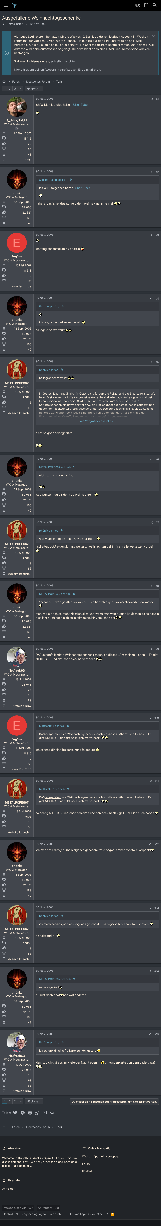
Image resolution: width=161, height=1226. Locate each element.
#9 (157, 649)
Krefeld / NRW (22, 705)
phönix (17, 193)
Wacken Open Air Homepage (101, 1156)
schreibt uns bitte (63, 61)
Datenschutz (56, 1214)
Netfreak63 (17, 670)
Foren (86, 1163)
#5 (157, 361)
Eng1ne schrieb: (49, 306)
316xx (27, 159)
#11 (157, 781)
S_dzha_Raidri (14, 23)
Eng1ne (16, 256)
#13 (156, 907)
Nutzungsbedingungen (31, 1214)
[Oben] (107, 1214)
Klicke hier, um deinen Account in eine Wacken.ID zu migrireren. (57, 69)
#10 (156, 717)
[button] (6, 5)
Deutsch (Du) (50, 1207)
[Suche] (155, 5)
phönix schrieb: (49, 369)
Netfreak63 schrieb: (52, 725)
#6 (157, 459)
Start (100, 1214)
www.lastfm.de (21, 286)
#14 (156, 971)
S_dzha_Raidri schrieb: (53, 179)
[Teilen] (152, 99)
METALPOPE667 (17, 383)
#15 (156, 1034)
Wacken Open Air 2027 (18, 1207)
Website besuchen (20, 413)
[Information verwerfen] (153, 36)
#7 (157, 522)
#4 (157, 298)
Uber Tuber (81, 104)
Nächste (32, 89)
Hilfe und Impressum (81, 1214)
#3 (157, 235)
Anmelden (8, 1188)
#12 (156, 844)
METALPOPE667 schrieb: (55, 467)
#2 (157, 171)
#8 (157, 585)
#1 (157, 99)
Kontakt (87, 1171)
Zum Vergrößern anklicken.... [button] (97, 421)
